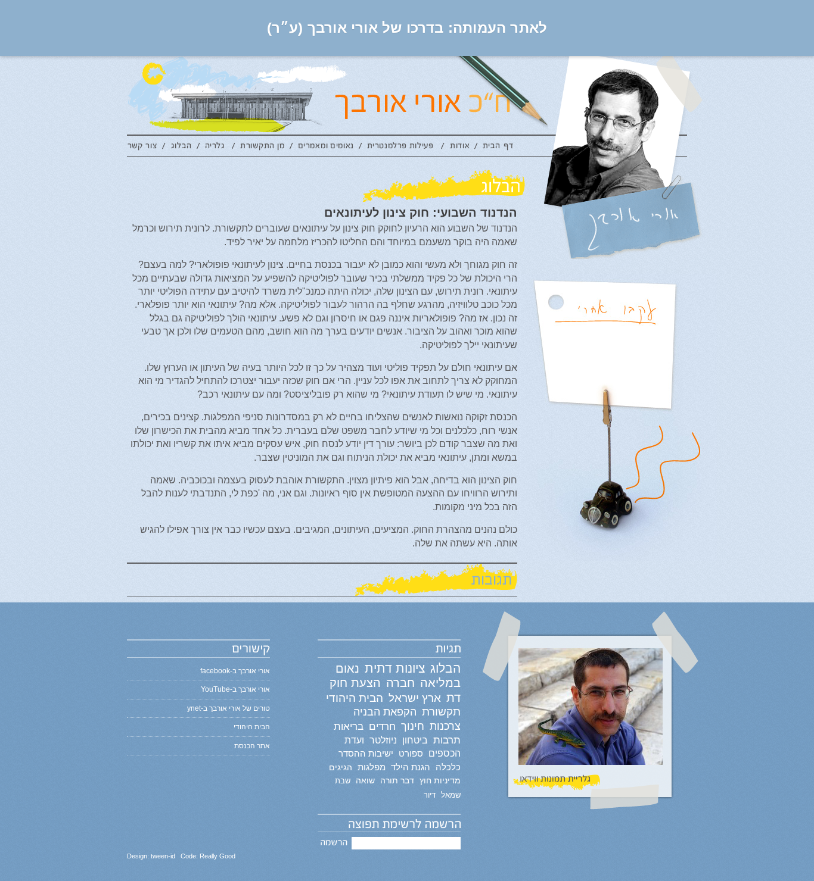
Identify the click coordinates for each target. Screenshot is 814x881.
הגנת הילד (410, 767)
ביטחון (415, 740)
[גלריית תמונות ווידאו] (590, 716)
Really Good (217, 856)
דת (453, 697)
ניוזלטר (383, 740)
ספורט (411, 753)
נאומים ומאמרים (326, 147)
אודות (459, 147)
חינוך (412, 726)
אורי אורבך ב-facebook (235, 671)
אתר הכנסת (252, 746)
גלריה (216, 147)
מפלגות (372, 767)
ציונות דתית (395, 668)
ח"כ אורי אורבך (477, 95)
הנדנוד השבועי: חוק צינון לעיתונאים (420, 212)
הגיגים (340, 767)
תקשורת (441, 711)
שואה (365, 780)
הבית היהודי (354, 698)
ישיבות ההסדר (365, 753)
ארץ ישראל (415, 697)
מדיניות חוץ (440, 780)
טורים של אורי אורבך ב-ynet (228, 708)
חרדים (382, 726)
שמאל (451, 795)
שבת (342, 780)
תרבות (447, 740)
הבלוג (181, 147)
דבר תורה (397, 780)
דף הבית (498, 147)
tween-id (163, 856)
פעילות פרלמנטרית (401, 147)
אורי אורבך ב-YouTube (235, 689)
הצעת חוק (355, 682)
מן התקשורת (262, 147)
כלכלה (448, 767)
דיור (430, 795)
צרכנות (445, 726)
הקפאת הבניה (385, 712)
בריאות (348, 726)
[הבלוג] (322, 186)
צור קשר (144, 147)
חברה (400, 682)
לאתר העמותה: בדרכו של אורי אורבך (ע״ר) (407, 28)
